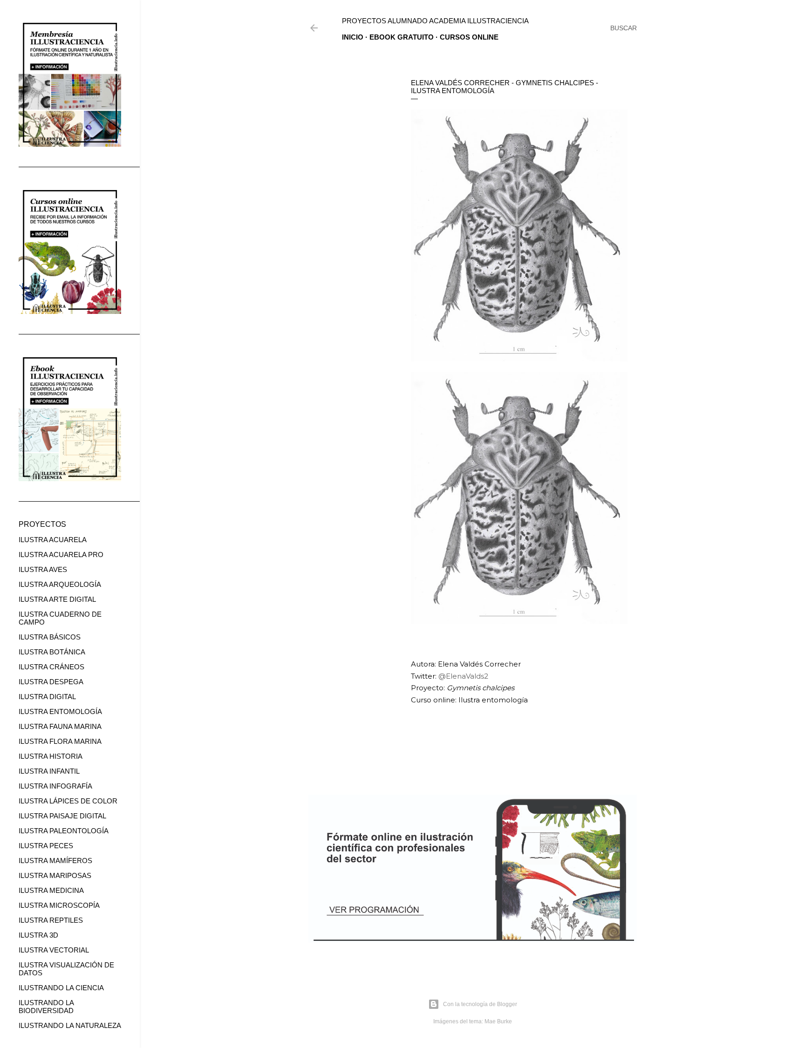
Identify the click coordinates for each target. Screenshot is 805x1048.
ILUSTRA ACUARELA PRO (61, 554)
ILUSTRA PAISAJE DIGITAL (62, 816)
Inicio (352, 37)
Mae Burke (498, 1021)
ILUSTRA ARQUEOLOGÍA (60, 584)
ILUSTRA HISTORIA (50, 756)
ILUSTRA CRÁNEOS (51, 667)
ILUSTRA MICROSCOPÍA (59, 905)
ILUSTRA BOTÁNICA (52, 652)
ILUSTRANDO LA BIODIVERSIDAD (46, 1006)
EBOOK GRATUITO (401, 37)
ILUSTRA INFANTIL (49, 771)
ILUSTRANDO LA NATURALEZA (70, 1025)
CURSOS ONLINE (469, 37)
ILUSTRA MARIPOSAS (55, 875)
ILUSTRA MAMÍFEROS (55, 860)
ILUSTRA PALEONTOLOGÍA (64, 831)
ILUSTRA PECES (46, 846)
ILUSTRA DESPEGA (51, 682)
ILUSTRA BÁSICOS (50, 637)
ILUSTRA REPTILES (51, 920)
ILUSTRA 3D (38, 935)
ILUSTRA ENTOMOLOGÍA (60, 711)
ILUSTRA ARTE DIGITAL (57, 599)
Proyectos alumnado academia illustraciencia (435, 21)
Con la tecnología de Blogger (480, 1004)
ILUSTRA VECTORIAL (54, 950)
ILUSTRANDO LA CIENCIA (61, 988)
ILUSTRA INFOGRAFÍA (55, 786)
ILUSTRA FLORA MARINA (60, 741)
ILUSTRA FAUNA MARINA (60, 726)
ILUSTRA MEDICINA (51, 890)
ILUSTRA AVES (43, 569)
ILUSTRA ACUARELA (53, 540)
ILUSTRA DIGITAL (47, 697)
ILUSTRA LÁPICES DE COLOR (68, 801)
